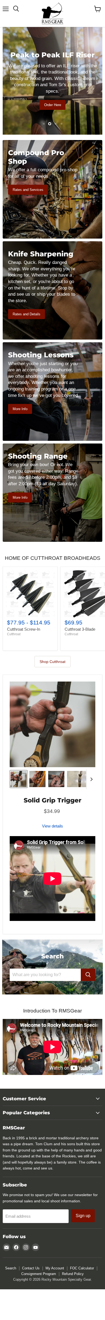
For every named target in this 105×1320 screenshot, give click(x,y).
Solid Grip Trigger (52, 800)
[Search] (88, 975)
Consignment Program (38, 1274)
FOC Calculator (82, 1268)
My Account (55, 1268)
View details (52, 826)
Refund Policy (73, 1274)
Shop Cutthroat (52, 661)
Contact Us (31, 1268)
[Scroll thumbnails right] (90, 779)
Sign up (83, 1215)
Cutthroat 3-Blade (80, 629)
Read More (52, 113)
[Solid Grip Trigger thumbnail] (18, 779)
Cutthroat (13, 634)
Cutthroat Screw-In (23, 629)
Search (10, 1268)
